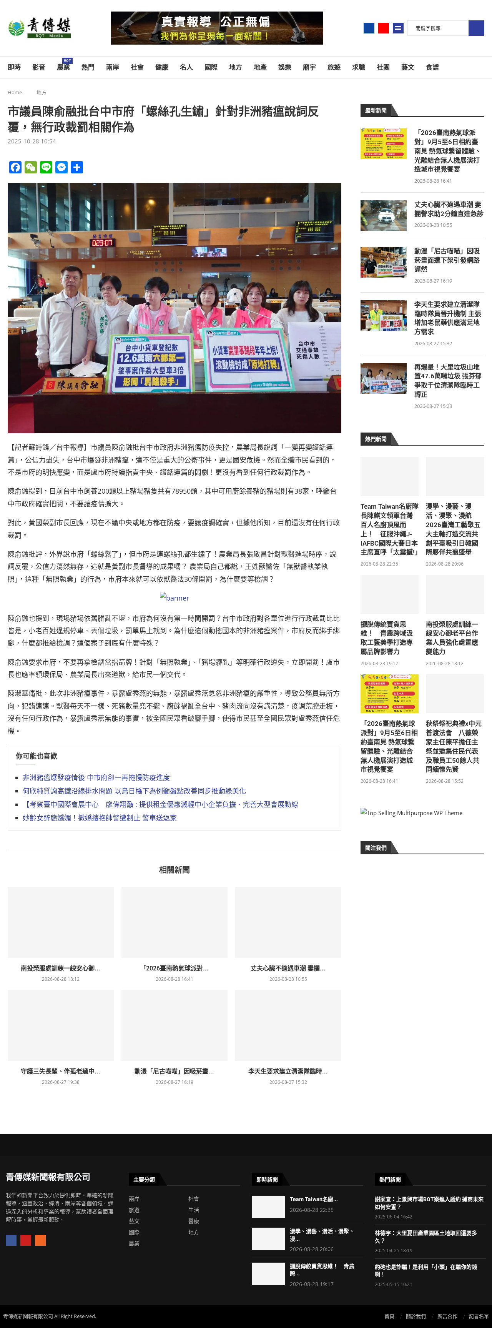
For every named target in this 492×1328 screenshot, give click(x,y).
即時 (14, 67)
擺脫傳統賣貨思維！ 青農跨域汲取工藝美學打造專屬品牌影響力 (387, 638)
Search (476, 28)
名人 (186, 67)
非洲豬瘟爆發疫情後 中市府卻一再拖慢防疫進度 (96, 777)
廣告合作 (447, 1316)
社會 (137, 67)
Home (15, 92)
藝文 (407, 67)
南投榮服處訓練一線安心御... (60, 968)
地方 (235, 67)
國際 (211, 67)
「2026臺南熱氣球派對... (174, 968)
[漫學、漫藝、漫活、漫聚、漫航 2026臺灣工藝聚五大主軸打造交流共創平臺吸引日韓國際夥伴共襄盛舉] (455, 476)
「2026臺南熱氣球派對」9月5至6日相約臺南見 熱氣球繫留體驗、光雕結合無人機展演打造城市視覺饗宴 (447, 151)
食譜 (432, 67)
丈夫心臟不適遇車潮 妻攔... (288, 968)
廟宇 (309, 67)
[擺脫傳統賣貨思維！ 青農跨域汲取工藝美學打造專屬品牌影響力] (390, 594)
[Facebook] (369, 28)
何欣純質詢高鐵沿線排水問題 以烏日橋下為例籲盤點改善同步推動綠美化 (134, 790)
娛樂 (284, 67)
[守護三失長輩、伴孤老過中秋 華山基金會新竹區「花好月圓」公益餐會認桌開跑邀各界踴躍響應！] (61, 1025)
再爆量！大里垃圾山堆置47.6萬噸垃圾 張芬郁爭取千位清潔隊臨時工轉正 (448, 380)
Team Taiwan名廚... (314, 1199)
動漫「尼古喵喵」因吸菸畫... (174, 1071)
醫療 (193, 1221)
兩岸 (112, 67)
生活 (193, 1210)
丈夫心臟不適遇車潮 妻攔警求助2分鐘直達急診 (449, 209)
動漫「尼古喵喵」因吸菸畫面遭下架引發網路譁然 (447, 260)
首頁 (389, 1316)
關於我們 (416, 1316)
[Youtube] (383, 28)
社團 (383, 67)
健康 (161, 67)
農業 (63, 65)
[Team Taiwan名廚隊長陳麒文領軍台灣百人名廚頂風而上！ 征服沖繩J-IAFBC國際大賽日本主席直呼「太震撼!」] (390, 476)
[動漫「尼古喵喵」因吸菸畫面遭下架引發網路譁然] (174, 1025)
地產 (260, 67)
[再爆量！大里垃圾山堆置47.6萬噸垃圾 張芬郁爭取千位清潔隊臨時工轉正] (384, 378)
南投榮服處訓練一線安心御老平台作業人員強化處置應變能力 (452, 638)
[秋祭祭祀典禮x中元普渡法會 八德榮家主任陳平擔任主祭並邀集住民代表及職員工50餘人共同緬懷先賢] (455, 693)
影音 (38, 67)
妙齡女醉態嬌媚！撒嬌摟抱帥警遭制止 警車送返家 (100, 817)
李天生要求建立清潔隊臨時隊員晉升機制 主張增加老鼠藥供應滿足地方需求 (447, 318)
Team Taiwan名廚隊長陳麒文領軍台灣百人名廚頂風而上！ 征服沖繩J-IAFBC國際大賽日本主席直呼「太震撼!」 (390, 529)
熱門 (88, 67)
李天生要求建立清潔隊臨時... (288, 1071)
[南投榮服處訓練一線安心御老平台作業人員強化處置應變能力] (61, 922)
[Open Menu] (398, 28)
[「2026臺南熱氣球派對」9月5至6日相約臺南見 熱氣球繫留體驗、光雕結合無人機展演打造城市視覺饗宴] (174, 922)
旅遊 (334, 67)
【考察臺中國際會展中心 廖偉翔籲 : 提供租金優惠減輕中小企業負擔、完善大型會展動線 (160, 804)
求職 (358, 67)
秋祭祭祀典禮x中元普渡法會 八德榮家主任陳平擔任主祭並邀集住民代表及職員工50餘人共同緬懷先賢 (454, 746)
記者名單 (479, 1316)
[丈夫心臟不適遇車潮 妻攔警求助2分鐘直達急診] (288, 922)
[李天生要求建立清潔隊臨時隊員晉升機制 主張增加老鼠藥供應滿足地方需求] (288, 1025)
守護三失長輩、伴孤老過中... (60, 1071)
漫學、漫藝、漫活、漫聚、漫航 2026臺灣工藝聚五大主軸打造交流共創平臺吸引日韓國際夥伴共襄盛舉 (453, 529)
